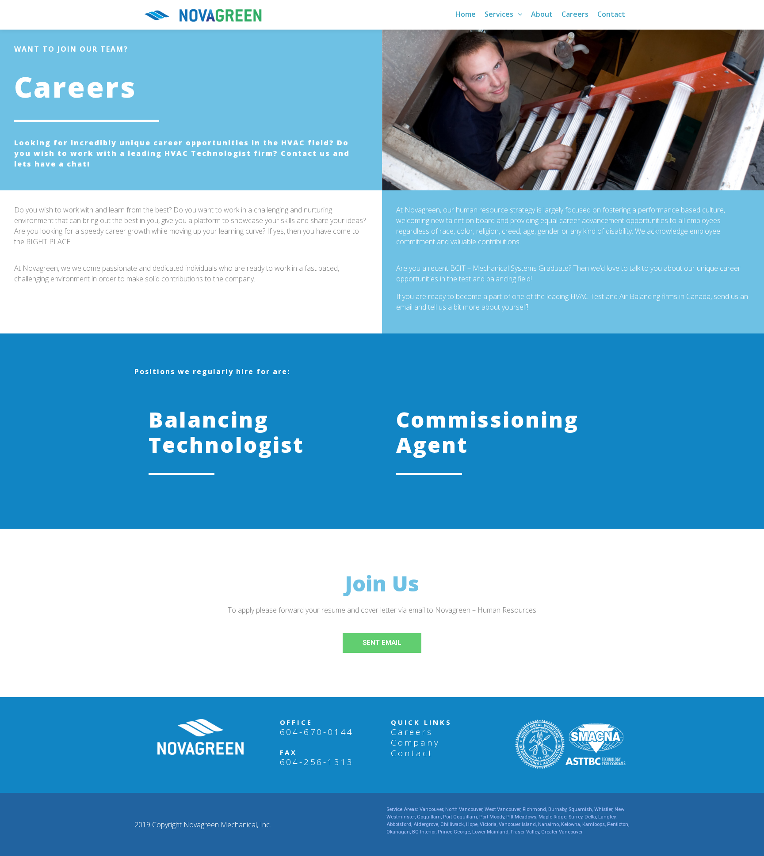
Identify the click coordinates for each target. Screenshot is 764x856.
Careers (412, 732)
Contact (412, 753)
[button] (382, 643)
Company (415, 742)
